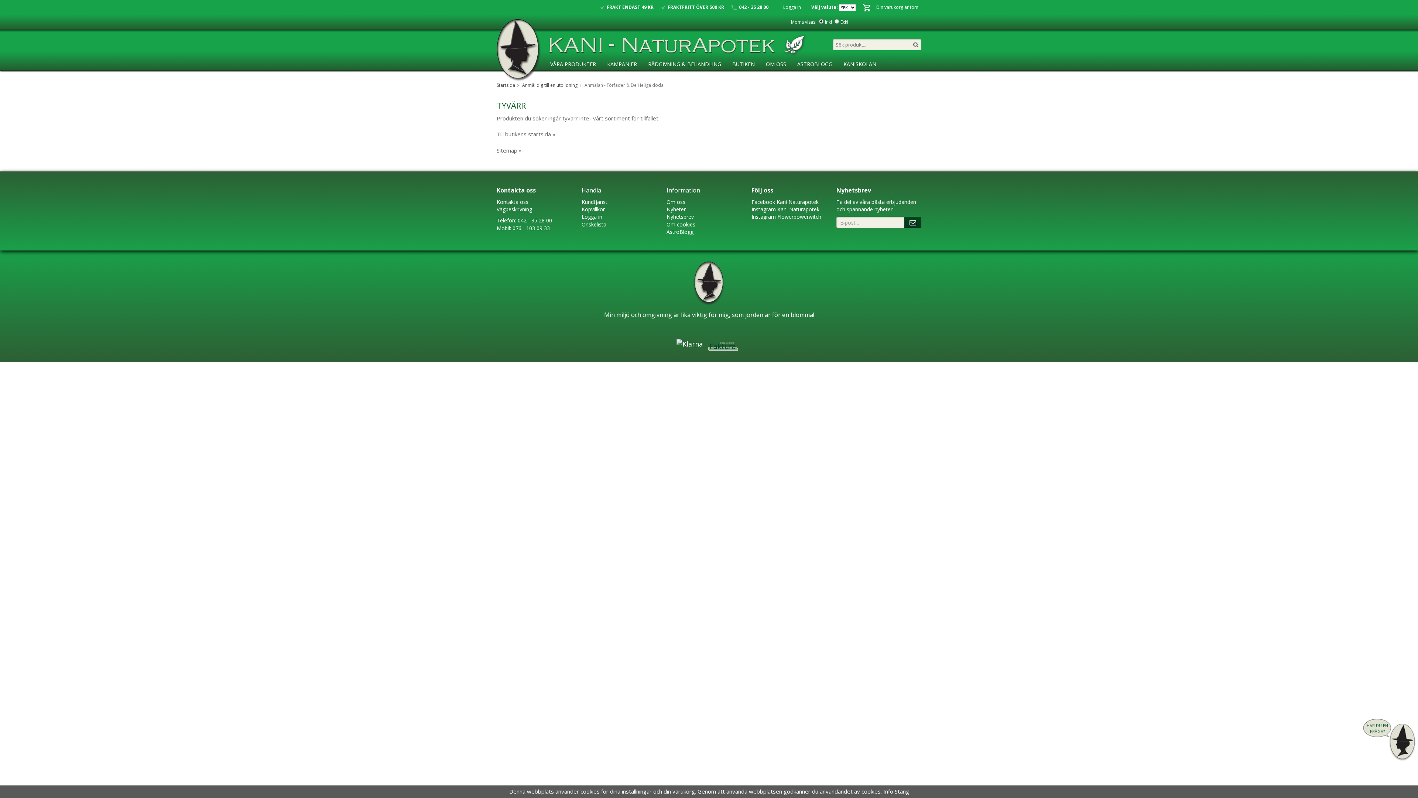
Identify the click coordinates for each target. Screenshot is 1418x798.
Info (888, 791)
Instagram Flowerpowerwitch (786, 216)
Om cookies (681, 224)
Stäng (902, 791)
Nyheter (676, 209)
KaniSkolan (859, 64)
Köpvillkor (593, 209)
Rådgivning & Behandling (684, 64)
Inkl (828, 22)
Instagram (763, 209)
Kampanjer (622, 64)
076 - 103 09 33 (531, 228)
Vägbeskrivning (514, 209)
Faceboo (762, 201)
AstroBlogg (814, 64)
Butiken (743, 64)
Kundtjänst (594, 201)
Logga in (792, 7)
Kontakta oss (512, 201)
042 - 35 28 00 (535, 220)
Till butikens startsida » (526, 134)
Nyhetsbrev (680, 216)
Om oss (676, 201)
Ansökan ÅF (566, 79)
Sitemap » (509, 150)
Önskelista (594, 224)
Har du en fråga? (1377, 728)
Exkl (844, 22)
